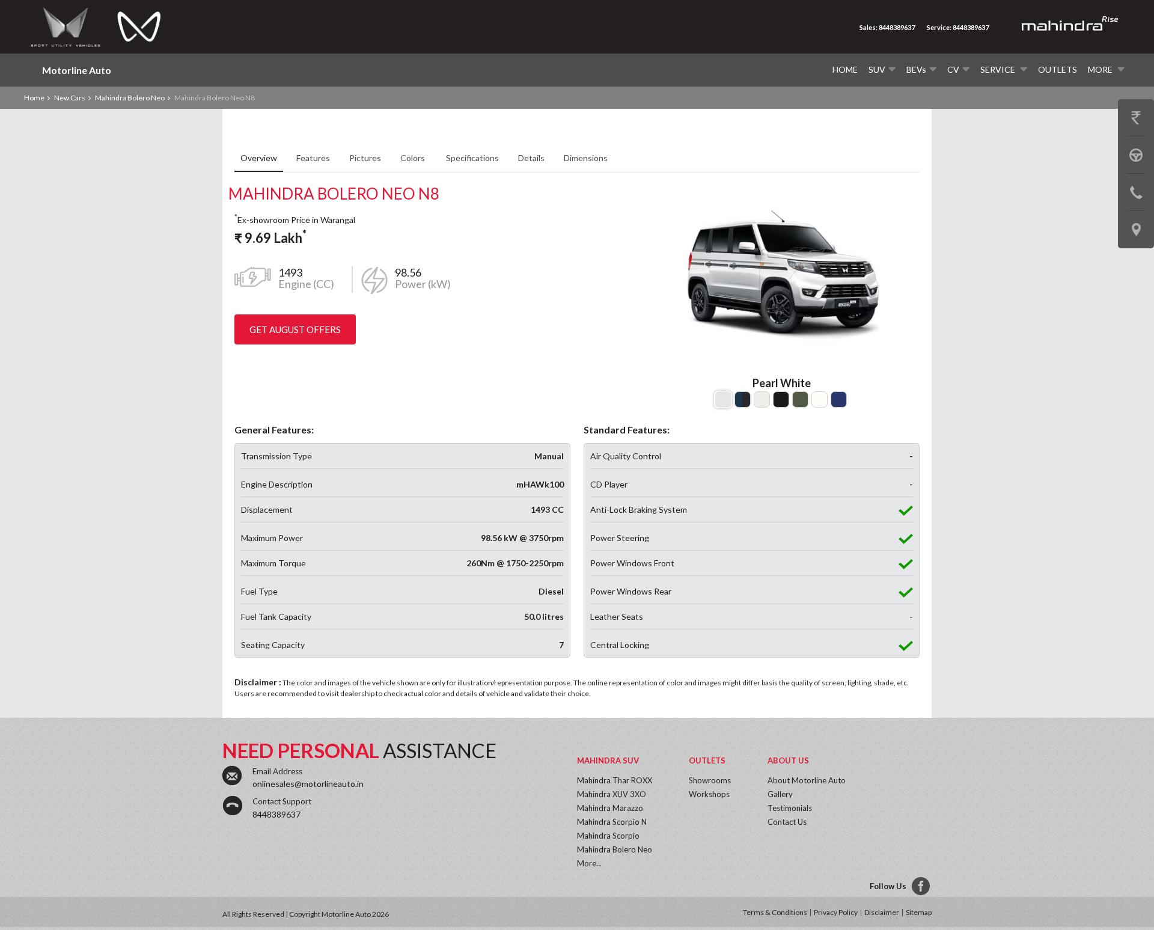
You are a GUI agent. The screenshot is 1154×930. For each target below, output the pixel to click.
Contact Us (787, 822)
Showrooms (710, 780)
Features (313, 158)
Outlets (1057, 69)
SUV (877, 69)
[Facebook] (921, 886)
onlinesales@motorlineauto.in (308, 784)
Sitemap (919, 912)
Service (998, 69)
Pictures (365, 158)
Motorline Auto (76, 70)
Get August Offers (295, 329)
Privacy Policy (836, 912)
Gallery (780, 794)
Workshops (709, 794)
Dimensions (586, 158)
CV (953, 69)
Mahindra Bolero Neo (130, 97)
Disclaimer (881, 912)
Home (845, 69)
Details (531, 158)
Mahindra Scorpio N (612, 822)
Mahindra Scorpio (608, 835)
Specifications (472, 158)
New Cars (69, 97)
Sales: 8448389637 (887, 27)
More (1101, 69)
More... (589, 863)
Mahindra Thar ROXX (614, 780)
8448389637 (276, 814)
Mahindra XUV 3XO (611, 794)
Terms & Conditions (775, 912)
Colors (413, 158)
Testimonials (790, 808)
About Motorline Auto (807, 780)
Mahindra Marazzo (610, 808)
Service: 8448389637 (958, 27)
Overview (258, 158)
